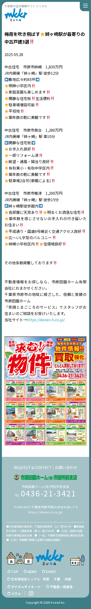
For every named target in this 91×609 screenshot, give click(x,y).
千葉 (57, 579)
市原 (46, 579)
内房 (68, 579)
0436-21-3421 (48, 493)
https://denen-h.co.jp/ (46, 319)
